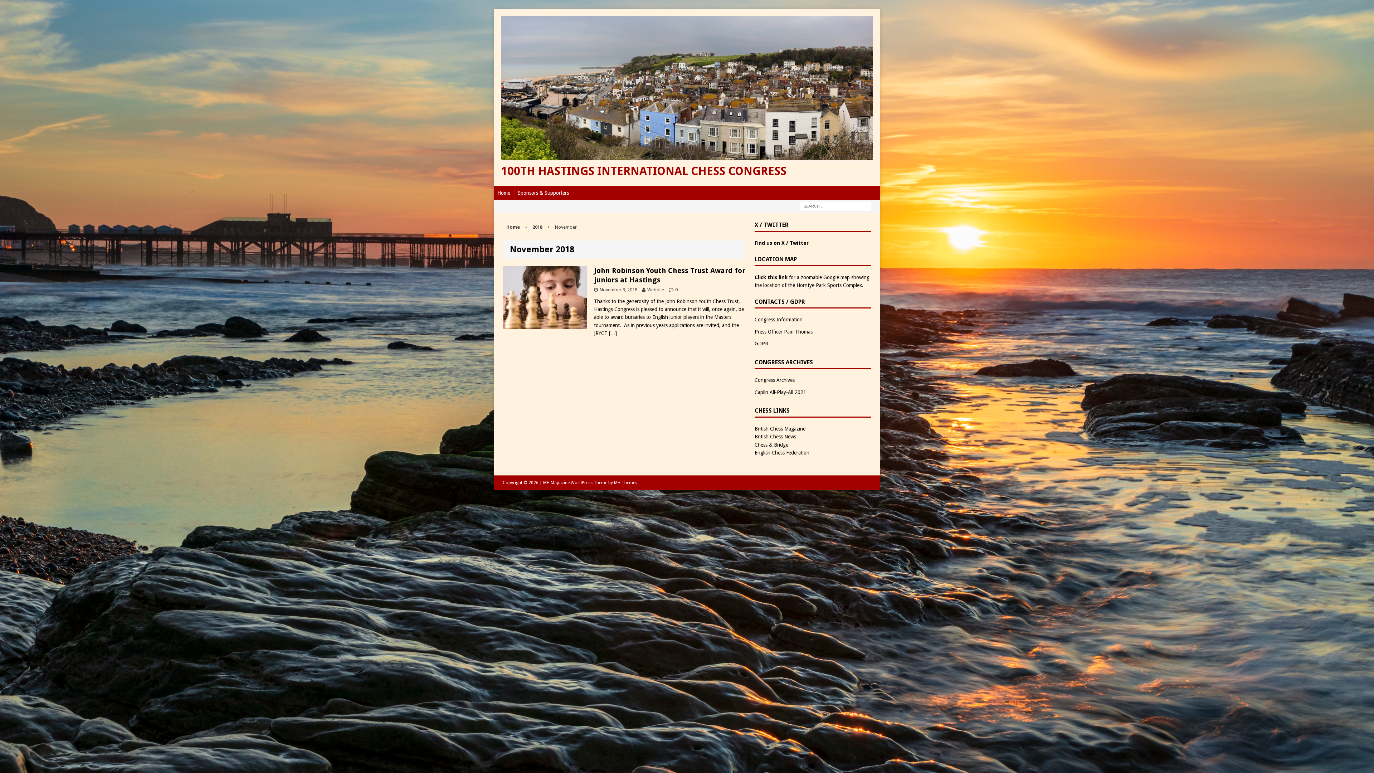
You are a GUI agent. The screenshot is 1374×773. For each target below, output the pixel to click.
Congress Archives (775, 380)
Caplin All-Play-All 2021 (780, 392)
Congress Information (779, 319)
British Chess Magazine (780, 429)
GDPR (761, 343)
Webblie (655, 289)
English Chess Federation (782, 453)
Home (503, 193)
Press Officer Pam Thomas (784, 332)
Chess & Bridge (771, 445)
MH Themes (625, 482)
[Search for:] (835, 206)
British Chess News (775, 436)
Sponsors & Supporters (543, 193)
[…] (613, 333)
